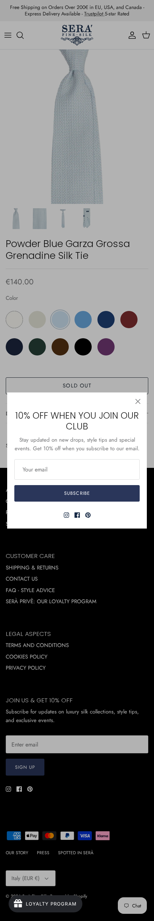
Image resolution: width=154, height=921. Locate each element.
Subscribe (77, 493)
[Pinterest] (88, 515)
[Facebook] (77, 515)
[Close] (138, 401)
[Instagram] (66, 515)
